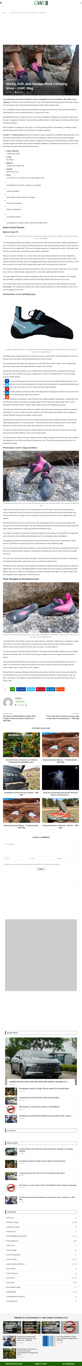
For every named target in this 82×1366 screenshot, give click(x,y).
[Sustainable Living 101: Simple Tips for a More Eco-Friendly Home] (11, 1092)
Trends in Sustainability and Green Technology (41, 1318)
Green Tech (42, 1278)
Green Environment (42, 1255)
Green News (42, 1269)
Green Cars (42, 1245)
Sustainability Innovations (42, 1296)
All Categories (68, 1364)
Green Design (42, 1250)
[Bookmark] (37, 735)
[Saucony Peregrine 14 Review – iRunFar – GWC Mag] (60, 810)
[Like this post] (13, 689)
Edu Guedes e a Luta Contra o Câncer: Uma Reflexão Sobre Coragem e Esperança (47, 1185)
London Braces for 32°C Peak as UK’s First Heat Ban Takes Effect (42, 1173)
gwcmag (18, 698)
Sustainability (42, 1292)
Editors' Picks (41, 1364)
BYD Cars (42, 1218)
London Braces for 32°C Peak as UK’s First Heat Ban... (39, 1098)
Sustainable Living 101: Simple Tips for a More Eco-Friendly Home (44, 1088)
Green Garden (42, 1259)
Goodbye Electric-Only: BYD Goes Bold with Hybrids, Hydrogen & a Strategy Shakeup (46, 1150)
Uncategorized (42, 1301)
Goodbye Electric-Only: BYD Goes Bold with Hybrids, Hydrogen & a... (38, 1082)
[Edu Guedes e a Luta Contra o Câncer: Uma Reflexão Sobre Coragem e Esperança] (11, 1110)
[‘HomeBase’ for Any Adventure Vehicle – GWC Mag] (21, 777)
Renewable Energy (42, 1287)
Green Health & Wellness (42, 1264)
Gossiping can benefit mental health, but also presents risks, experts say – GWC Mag (47, 1198)
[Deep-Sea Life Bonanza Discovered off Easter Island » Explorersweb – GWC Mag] (60, 777)
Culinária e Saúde (42, 1227)
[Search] (81, 3)
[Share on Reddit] (7, 397)
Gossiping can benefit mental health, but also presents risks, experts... (45, 1116)
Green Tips (42, 1282)
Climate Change (42, 1222)
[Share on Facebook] (7, 381)
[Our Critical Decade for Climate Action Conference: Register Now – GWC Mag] (49, 1341)
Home (4, 12)
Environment (42, 1231)
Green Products (42, 1273)
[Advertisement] (41, 29)
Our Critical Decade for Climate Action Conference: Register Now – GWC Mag (67, 1338)
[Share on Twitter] (7, 385)
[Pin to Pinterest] (7, 389)
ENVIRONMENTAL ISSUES (42, 1236)
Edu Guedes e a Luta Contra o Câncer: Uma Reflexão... (39, 1107)
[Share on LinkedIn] (7, 393)
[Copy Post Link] (7, 401)
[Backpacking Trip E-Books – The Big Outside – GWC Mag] (60, 744)
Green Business (42, 1241)
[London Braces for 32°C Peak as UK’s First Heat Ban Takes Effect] (11, 1101)
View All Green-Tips (13, 1364)
